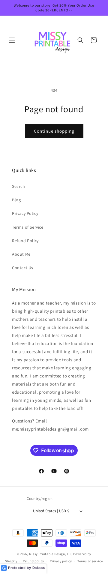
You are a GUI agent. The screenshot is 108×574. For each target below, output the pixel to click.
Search (18, 186)
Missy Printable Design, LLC (51, 554)
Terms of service (90, 561)
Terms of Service (28, 227)
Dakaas (38, 568)
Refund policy (33, 561)
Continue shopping (54, 131)
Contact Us (22, 267)
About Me (21, 254)
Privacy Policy (25, 213)
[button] (12, 40)
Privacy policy (61, 561)
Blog (16, 200)
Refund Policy (25, 240)
